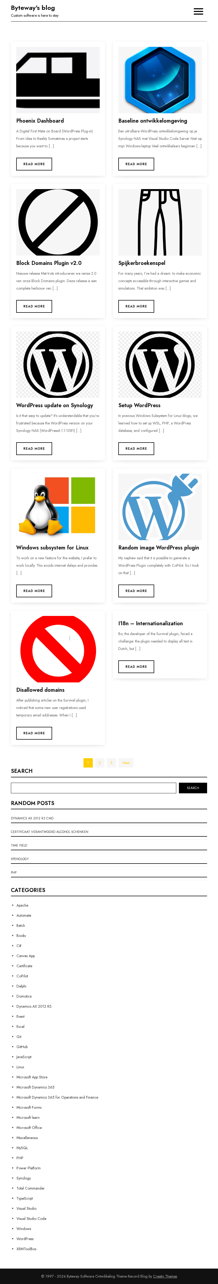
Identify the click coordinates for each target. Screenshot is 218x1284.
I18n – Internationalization (150, 623)
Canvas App (25, 955)
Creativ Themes (165, 1276)
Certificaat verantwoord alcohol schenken (49, 831)
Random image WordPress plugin (158, 548)
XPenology (20, 859)
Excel (20, 1026)
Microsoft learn (28, 1117)
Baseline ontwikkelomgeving (152, 121)
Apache (22, 905)
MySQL (22, 1147)
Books (21, 935)
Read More (34, 164)
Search (22, 771)
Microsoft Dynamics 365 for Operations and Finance (57, 1097)
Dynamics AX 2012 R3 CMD (32, 818)
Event (20, 1016)
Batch (20, 925)
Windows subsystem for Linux (52, 548)
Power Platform (28, 1168)
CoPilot (22, 976)
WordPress (24, 1238)
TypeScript (24, 1198)
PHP (13, 872)
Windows (23, 1228)
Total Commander (30, 1188)
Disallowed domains (40, 690)
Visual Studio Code (31, 1218)
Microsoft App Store (31, 1077)
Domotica (24, 996)
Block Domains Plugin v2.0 (49, 263)
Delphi (21, 986)
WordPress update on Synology (54, 405)
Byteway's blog (33, 7)
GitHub (22, 1046)
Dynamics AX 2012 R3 (34, 1006)
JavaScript (23, 1057)
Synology (23, 1178)
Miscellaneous (27, 1137)
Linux (20, 1067)
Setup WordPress (139, 405)
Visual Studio (26, 1208)
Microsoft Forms (28, 1107)
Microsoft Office (29, 1127)
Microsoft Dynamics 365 (35, 1087)
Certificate (24, 966)
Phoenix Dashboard (40, 121)
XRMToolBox (26, 1249)
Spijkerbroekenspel (141, 263)
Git (18, 1036)
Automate (23, 915)
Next (126, 762)
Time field (19, 845)
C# (18, 945)
